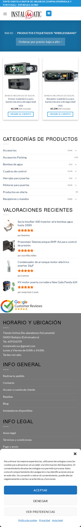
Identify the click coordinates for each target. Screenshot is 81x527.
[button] (75, 454)
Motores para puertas (16, 185)
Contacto (8, 382)
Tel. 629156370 (12, 341)
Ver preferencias (40, 511)
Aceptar (40, 490)
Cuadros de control (15, 171)
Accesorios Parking (15, 157)
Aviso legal (57, 520)
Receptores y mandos (16, 199)
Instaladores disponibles (17, 410)
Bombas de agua (13, 164)
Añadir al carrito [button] (20, 114)
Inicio (9, 33)
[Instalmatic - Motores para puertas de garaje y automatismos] (26, 14)
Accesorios (10, 150)
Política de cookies (27, 520)
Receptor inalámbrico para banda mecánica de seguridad (60, 100)
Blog (5, 403)
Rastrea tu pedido (13, 376)
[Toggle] (75, 150)
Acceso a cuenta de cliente (19, 389)
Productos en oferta (15, 192)
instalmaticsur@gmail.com (19, 346)
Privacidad (44, 520)
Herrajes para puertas (16, 178)
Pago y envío (10, 446)
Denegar (40, 501)
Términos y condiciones (17, 439)
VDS (20, 105)
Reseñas (8, 396)
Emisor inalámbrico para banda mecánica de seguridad (21, 100)
